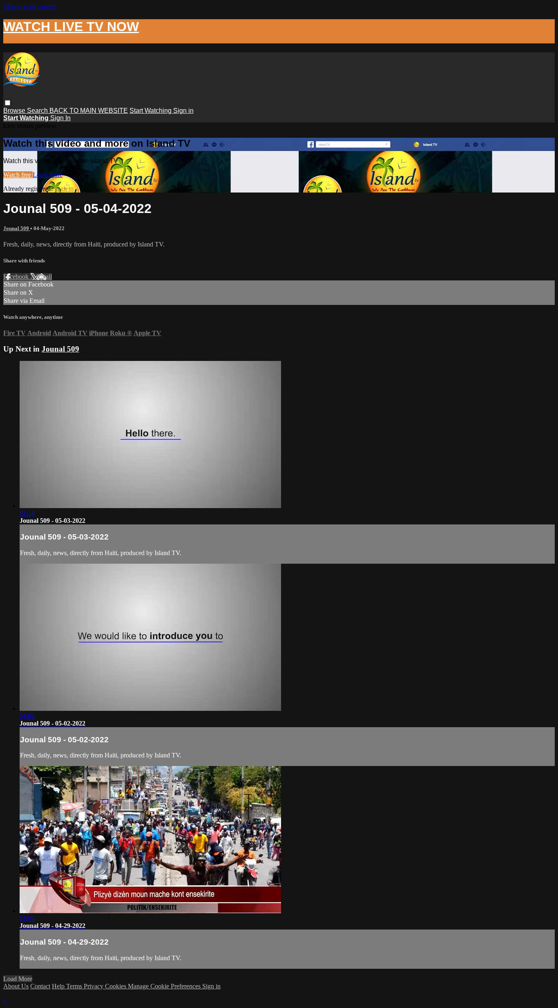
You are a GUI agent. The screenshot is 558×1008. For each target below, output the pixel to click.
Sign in (183, 110)
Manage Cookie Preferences (165, 986)
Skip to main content (29, 6)
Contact (40, 986)
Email (44, 276)
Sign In (60, 117)
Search (38, 110)
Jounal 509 (16, 228)
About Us (16, 986)
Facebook (16, 276)
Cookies (116, 986)
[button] (7, 102)
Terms (75, 986)
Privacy (94, 986)
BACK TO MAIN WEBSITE (88, 110)
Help (59, 986)
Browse (15, 110)
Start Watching (151, 110)
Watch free (18, 174)
